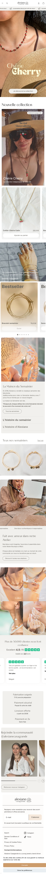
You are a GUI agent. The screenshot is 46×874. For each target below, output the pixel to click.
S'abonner (35, 817)
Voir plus (12, 673)
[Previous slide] (39, 780)
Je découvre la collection (23, 91)
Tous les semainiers (12, 411)
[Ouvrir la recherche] (7, 3)
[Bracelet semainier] (19, 307)
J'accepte (24, 865)
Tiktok (29, 837)
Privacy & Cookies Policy (13, 842)
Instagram (30, 833)
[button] (17, 334)
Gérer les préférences (24, 870)
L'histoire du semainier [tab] (17, 419)
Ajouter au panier (21, 235)
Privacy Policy (9, 846)
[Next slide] (43, 780)
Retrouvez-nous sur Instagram (14, 787)
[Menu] (2, 3)
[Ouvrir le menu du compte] (38, 3)
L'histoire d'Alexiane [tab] (15, 426)
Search (6, 833)
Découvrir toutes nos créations (15, 558)
